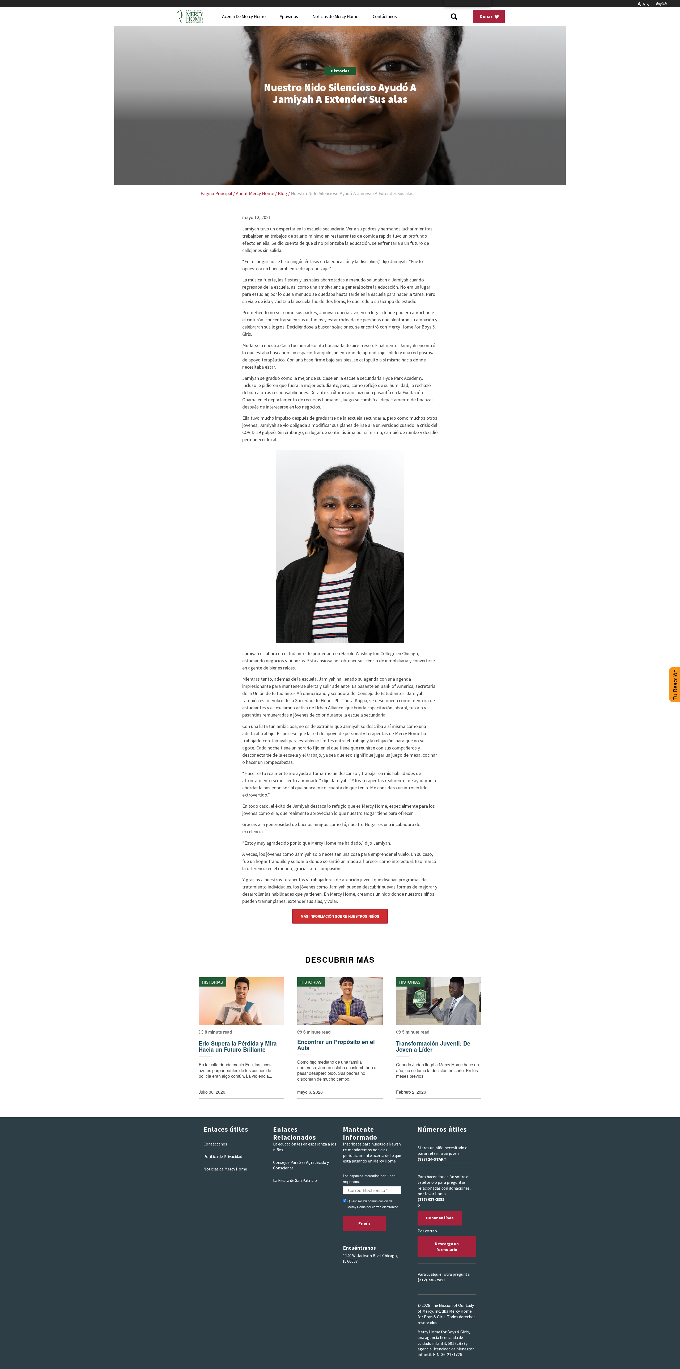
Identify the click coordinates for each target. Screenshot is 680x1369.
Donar (487, 16)
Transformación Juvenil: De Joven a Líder (433, 1046)
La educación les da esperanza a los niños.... (304, 1146)
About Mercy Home (255, 193)
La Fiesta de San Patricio (295, 1180)
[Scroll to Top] (664, 1358)
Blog (282, 193)
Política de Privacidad (222, 1156)
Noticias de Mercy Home (225, 1169)
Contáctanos (215, 1144)
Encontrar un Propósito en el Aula (336, 1045)
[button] (674, 684)
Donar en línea (440, 1217)
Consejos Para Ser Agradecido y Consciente (301, 1165)
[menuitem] (243, 16)
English (661, 3)
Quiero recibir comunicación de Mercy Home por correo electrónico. (373, 1204)
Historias (340, 70)
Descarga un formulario (447, 1246)
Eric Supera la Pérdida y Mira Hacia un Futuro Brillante (238, 1046)
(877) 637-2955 (431, 1199)
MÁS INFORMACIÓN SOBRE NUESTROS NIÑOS (340, 916)
